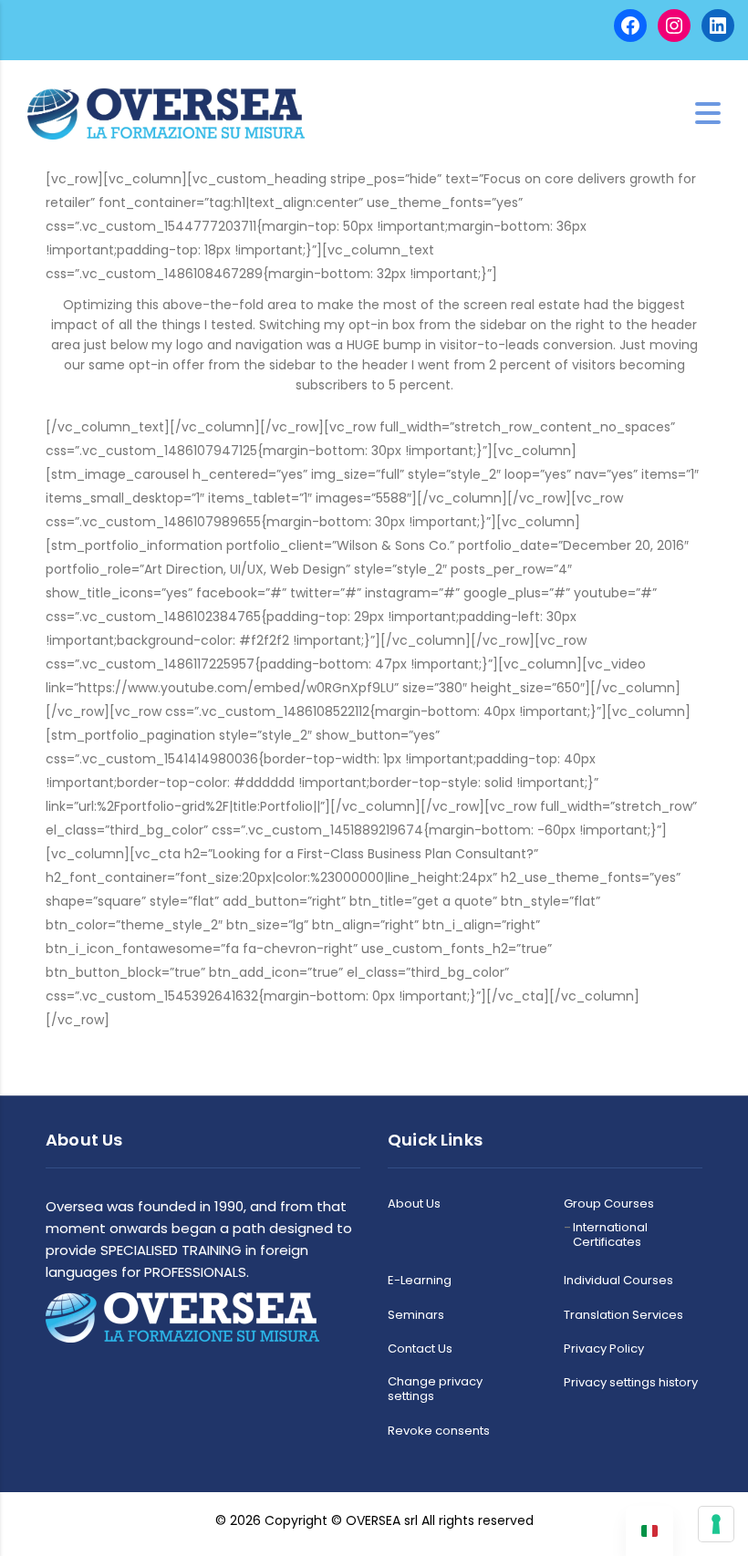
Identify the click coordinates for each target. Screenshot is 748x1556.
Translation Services (623, 1315)
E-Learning (420, 1280)
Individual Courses (618, 1280)
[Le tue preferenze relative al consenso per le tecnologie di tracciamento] (716, 1524)
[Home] (166, 112)
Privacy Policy (604, 1349)
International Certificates (610, 1235)
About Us (414, 1204)
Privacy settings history (631, 1382)
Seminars (416, 1315)
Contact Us (420, 1349)
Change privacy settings (435, 1389)
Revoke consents (439, 1431)
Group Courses (609, 1204)
